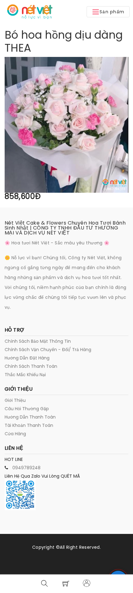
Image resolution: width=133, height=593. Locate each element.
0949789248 (26, 468)
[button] (108, 11)
